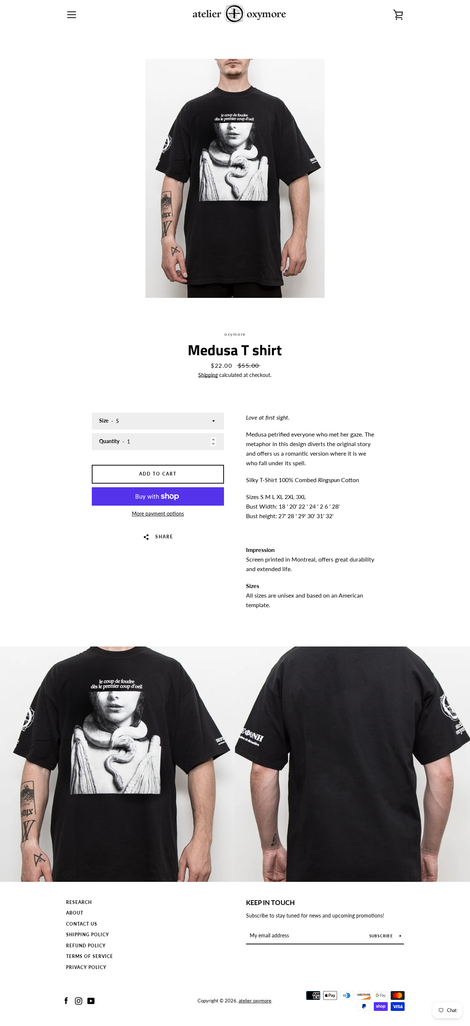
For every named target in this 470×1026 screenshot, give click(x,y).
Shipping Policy (87, 934)
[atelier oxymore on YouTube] (91, 1000)
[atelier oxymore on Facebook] (66, 1000)
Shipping (208, 375)
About (74, 913)
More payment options (158, 513)
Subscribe (381, 936)
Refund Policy (86, 945)
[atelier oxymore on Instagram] (78, 1000)
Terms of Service (89, 956)
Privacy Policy (86, 967)
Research (79, 902)
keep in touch (270, 902)
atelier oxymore (255, 1001)
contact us (81, 924)
